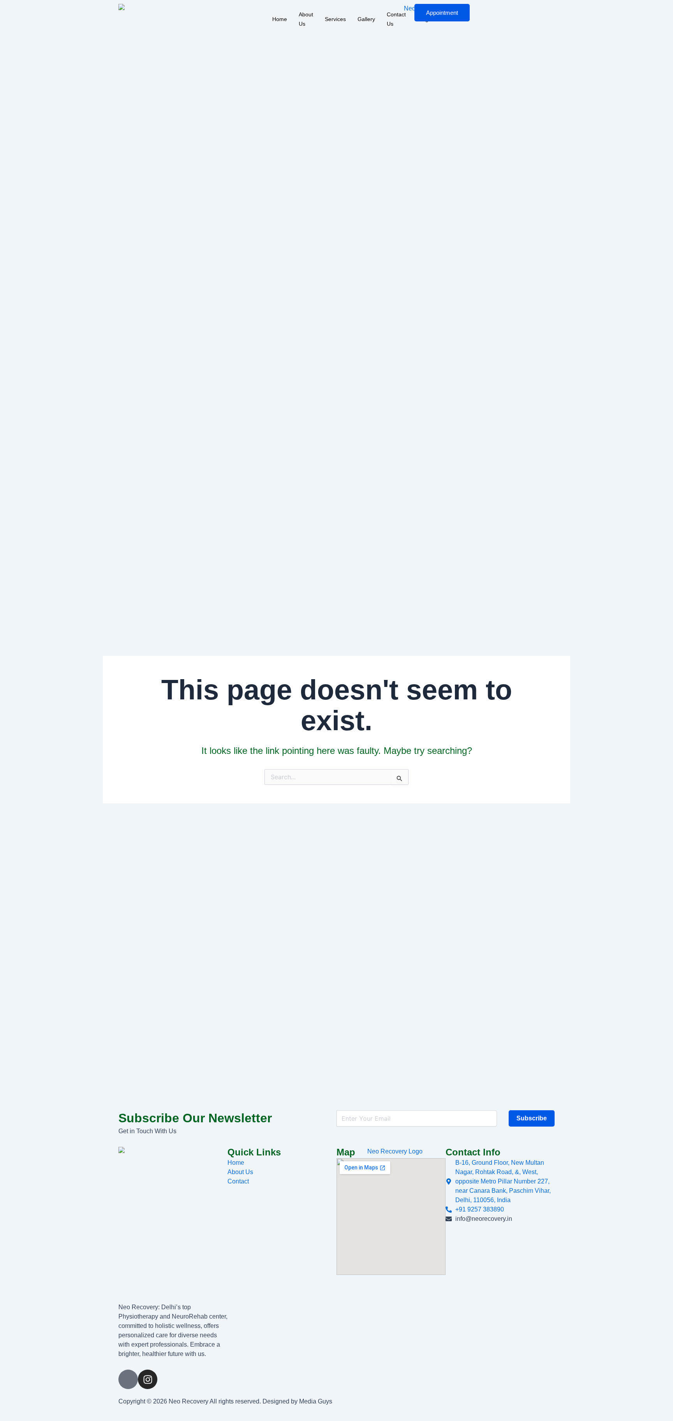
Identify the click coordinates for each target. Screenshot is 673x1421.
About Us (306, 19)
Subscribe (531, 1118)
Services (335, 19)
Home (279, 19)
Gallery (366, 19)
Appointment (442, 12)
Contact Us (396, 19)
